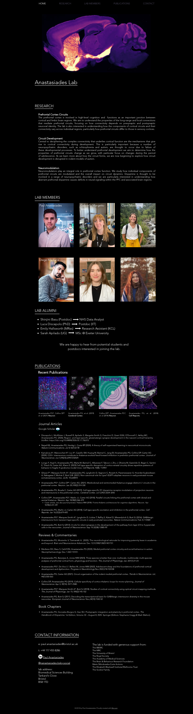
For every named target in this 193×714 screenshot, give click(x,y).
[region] (56, 227)
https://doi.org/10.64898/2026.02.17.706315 (69, 440)
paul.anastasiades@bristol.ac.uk (59, 644)
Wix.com (114, 708)
